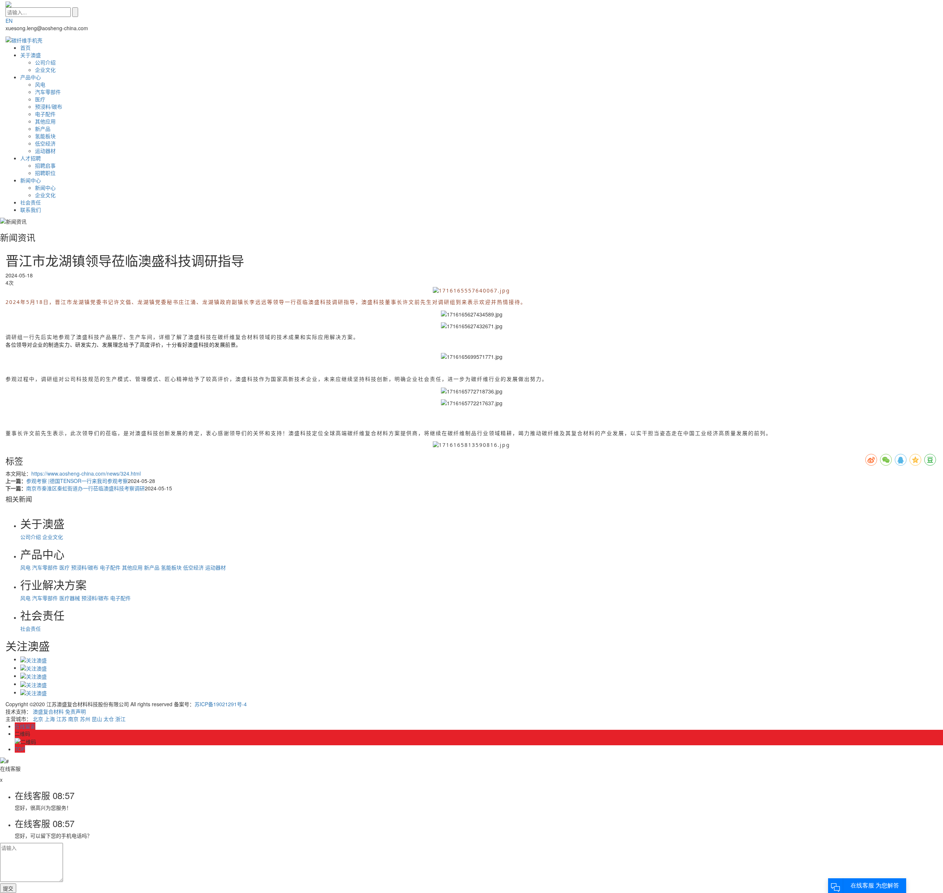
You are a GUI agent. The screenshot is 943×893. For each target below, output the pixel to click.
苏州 (85, 718)
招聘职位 (45, 172)
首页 (25, 47)
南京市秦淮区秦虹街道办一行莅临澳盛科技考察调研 (85, 488)
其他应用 (45, 121)
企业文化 (45, 69)
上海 (50, 718)
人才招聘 (30, 158)
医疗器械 (69, 598)
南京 (73, 718)
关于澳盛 (30, 55)
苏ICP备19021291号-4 (220, 704)
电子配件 (45, 114)
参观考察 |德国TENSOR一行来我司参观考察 (77, 480)
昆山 (97, 718)
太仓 (109, 718)
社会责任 (30, 202)
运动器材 (45, 150)
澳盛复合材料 (48, 711)
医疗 (40, 99)
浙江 (120, 718)
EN (9, 20)
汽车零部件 (48, 91)
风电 (40, 84)
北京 (38, 718)
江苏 (61, 718)
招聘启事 (45, 165)
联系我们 (30, 209)
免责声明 (75, 711)
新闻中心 (30, 180)
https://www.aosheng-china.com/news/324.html (86, 473)
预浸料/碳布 (48, 106)
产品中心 (30, 77)
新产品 (42, 128)
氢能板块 (45, 136)
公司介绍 (45, 62)
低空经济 (45, 143)
